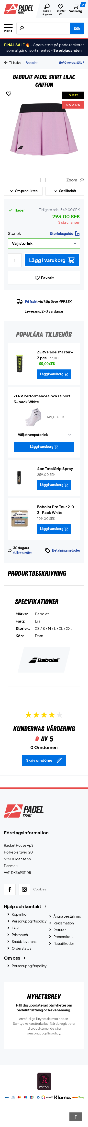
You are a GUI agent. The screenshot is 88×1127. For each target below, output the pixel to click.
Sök (77, 28)
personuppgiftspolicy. (44, 1033)
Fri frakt (31, 301)
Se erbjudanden (67, 50)
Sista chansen (69, 222)
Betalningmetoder (66, 550)
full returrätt (22, 553)
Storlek (14, 233)
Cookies (39, 889)
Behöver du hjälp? (71, 62)
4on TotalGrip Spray (55, 468)
